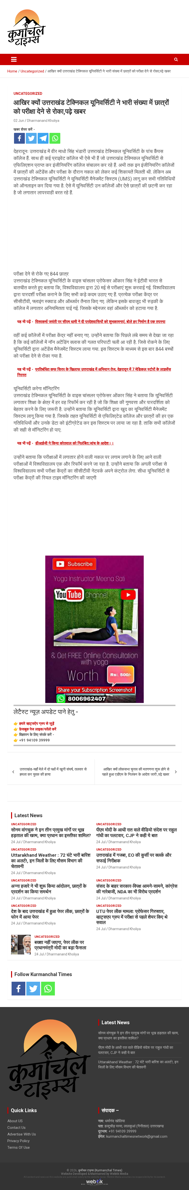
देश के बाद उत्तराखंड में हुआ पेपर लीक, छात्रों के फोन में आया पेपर (50, 914)
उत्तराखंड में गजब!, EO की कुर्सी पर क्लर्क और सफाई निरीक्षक (133, 858)
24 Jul (15, 842)
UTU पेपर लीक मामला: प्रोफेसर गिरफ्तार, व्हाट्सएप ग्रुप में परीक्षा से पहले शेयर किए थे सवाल (132, 917)
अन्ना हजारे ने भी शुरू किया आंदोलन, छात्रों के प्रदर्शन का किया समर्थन (48, 889)
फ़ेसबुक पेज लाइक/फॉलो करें (37, 729)
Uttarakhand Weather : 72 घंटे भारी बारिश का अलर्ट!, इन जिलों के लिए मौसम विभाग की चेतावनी (50, 860)
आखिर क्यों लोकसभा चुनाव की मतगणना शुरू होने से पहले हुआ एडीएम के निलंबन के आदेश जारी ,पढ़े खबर (135, 772)
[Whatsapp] (54, 138)
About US (15, 1121)
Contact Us (16, 1127)
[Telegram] (43, 138)
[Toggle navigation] (13, 59)
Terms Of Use (18, 1147)
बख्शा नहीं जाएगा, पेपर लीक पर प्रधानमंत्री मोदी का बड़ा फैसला (60, 945)
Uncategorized (28, 94)
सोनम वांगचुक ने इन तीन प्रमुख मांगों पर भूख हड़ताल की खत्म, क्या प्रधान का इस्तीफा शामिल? (51, 832)
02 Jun (19, 121)
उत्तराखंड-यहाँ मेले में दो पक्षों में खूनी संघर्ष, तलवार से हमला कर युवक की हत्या (53, 772)
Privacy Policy (18, 1141)
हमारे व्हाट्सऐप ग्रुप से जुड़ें (36, 723)
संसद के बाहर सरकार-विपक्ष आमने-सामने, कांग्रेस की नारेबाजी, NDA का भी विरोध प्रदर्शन (136, 889)
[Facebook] (19, 138)
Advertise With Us (21, 1134)
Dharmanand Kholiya (43, 121)
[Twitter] (31, 138)
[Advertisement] (94, 234)
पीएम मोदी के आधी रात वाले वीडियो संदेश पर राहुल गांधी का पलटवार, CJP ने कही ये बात (136, 832)
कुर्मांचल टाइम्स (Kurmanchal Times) (100, 1170)
